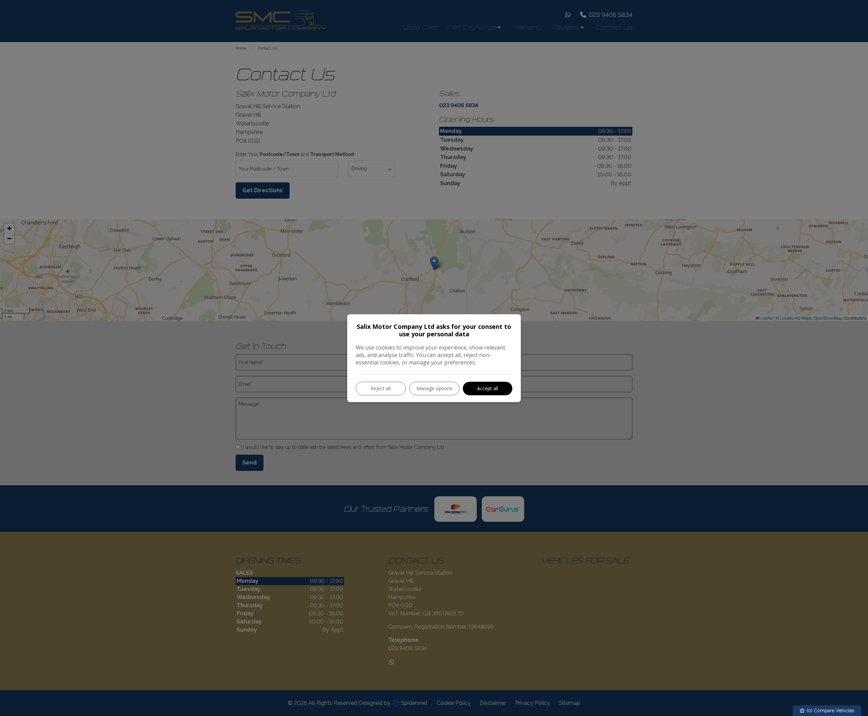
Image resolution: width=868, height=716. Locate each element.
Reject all (381, 388)
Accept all (487, 388)
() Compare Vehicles (829, 710)
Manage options (434, 388)
